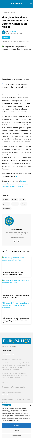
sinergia (24, 204)
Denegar (16, 430)
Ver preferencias (16, 435)
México (22, 199)
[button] (30, 405)
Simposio (15, 204)
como (11, 399)
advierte (4, 399)
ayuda (8, 399)
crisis (28, 399)
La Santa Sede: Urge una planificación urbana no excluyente (16, 296)
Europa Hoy (12, 31)
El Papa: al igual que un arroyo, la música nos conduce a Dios (14, 273)
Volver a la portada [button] (8, 12)
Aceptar (16, 425)
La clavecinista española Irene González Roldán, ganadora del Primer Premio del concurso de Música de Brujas (14, 375)
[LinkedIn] (18, 241)
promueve (6, 204)
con (15, 399)
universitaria (6, 208)
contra (24, 399)
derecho (14, 199)
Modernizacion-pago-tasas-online (12, 359)
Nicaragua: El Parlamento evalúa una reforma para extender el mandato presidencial (16, 320)
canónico (5, 199)
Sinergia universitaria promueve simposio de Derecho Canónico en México (15, 184)
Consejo (19, 399)
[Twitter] (14, 241)
